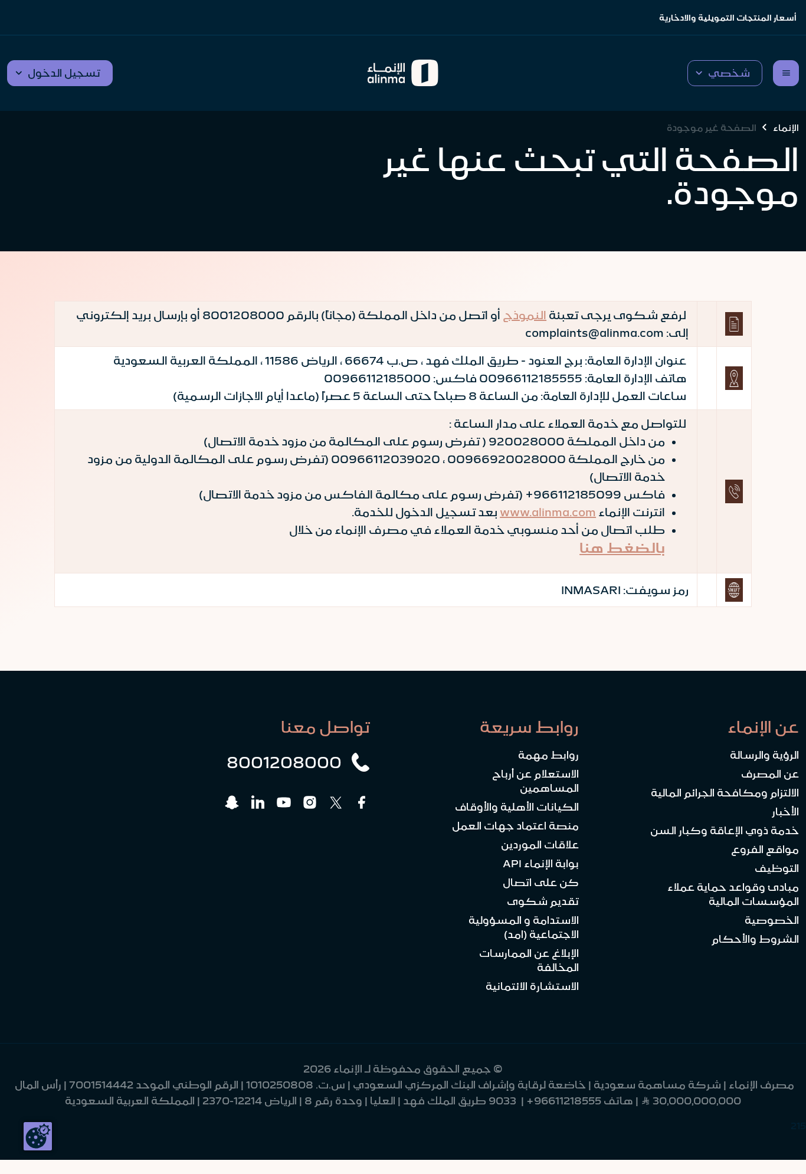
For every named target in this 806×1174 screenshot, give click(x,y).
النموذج (524, 315)
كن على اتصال (541, 882)
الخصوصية (772, 920)
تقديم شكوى (543, 901)
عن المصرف (770, 774)
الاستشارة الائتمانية (532, 986)
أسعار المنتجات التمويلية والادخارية (728, 18)
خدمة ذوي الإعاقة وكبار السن (724, 830)
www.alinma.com (548, 512)
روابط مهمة (548, 755)
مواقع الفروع (765, 849)
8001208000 (284, 762)
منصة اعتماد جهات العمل (515, 826)
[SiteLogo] (403, 73)
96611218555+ (563, 1101)
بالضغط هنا (622, 548)
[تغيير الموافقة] (38, 1136)
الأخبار (785, 811)
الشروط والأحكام (755, 939)
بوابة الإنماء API (541, 863)
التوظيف (777, 868)
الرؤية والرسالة (764, 755)
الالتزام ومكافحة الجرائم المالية (725, 793)
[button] (724, 73)
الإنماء (786, 127)
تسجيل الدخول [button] (64, 73)
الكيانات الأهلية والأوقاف (517, 807)
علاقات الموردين (540, 844)
